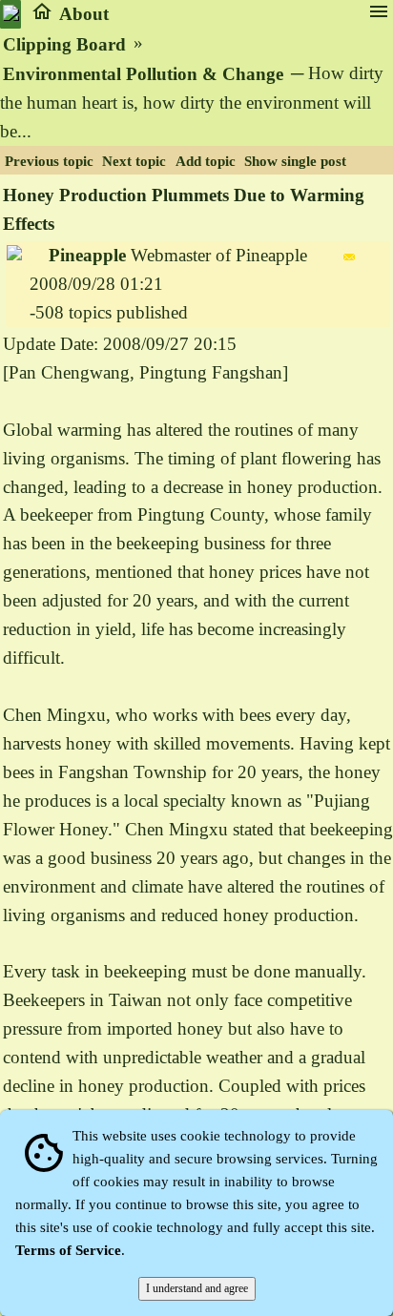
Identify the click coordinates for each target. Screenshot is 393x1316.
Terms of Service (68, 1250)
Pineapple (87, 255)
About (84, 14)
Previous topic (49, 161)
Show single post (295, 161)
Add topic (206, 161)
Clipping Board (64, 44)
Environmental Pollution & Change (143, 74)
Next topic (134, 161)
